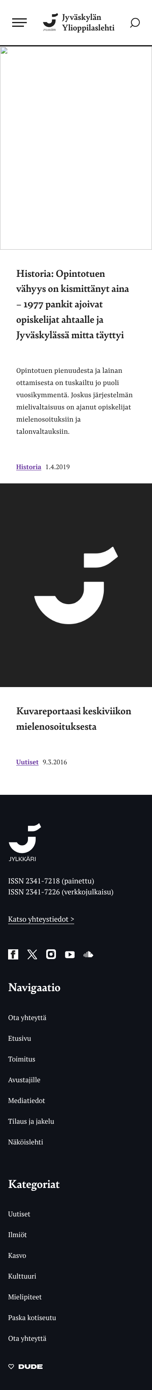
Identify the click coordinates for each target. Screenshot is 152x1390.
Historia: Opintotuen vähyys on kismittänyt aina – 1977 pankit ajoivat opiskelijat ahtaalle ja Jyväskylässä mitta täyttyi (72, 304)
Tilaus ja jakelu (31, 1121)
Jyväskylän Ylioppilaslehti (88, 22)
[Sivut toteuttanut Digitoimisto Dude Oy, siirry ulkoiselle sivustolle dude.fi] (25, 1369)
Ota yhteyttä (27, 1017)
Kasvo (17, 1255)
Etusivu (19, 1038)
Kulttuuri (22, 1276)
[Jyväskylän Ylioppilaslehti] (25, 858)
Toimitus (21, 1059)
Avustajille (24, 1079)
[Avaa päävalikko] (19, 22)
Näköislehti (25, 1141)
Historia (28, 466)
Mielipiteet (25, 1296)
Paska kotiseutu (32, 1317)
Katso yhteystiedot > (41, 919)
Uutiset (27, 761)
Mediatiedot (26, 1100)
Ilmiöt (17, 1234)
